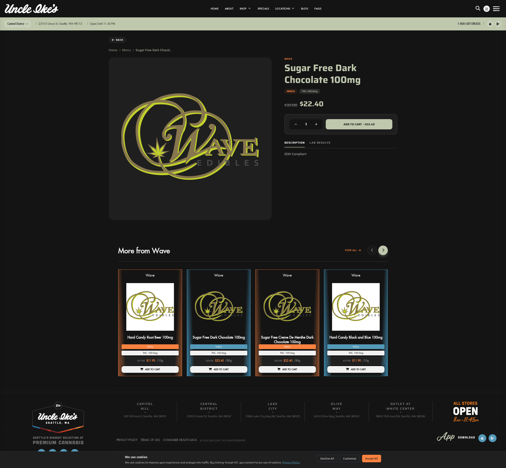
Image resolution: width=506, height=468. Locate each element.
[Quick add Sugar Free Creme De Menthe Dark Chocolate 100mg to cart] (309, 332)
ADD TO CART (152, 369)
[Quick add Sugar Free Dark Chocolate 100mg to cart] (241, 332)
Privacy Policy (291, 462)
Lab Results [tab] (320, 143)
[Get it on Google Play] (498, 24)
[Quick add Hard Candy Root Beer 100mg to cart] (172, 332)
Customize (349, 458)
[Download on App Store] (490, 24)
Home (215, 8)
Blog (304, 8)
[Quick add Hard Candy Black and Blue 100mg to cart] (378, 332)
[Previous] (372, 250)
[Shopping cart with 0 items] (486, 9)
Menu (126, 50)
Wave (150, 275)
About (229, 8)
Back (119, 40)
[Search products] (478, 8)
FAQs (317, 8)
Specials (263, 8)
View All (351, 250)
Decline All (327, 458)
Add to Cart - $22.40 (359, 124)
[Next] (383, 250)
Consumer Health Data (180, 440)
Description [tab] (294, 143)
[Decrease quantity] (296, 124)
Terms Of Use (150, 440)
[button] (150, 322)
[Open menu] (496, 9)
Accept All (371, 458)
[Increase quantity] (316, 124)
